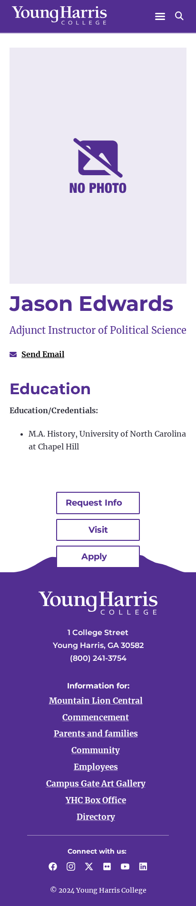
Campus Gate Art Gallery (96, 783)
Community (95, 750)
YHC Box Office (96, 800)
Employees (96, 767)
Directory (96, 817)
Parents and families (96, 733)
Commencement (95, 717)
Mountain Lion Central (96, 701)
